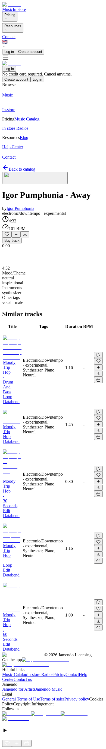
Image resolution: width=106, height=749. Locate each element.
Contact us (23, 679)
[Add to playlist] (16, 234)
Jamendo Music (48, 689)
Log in (9, 52)
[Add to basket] (98, 380)
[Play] (35, 178)
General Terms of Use (21, 699)
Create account (30, 52)
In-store (19, 9)
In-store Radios (40, 674)
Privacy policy (76, 699)
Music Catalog (14, 674)
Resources (12, 26)
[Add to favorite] (6, 234)
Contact (8, 36)
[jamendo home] (11, 4)
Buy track (12, 240)
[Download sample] (25, 234)
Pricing (9, 15)
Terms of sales (52, 699)
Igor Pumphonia (20, 208)
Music (7, 9)
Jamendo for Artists (18, 689)
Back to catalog (22, 169)
